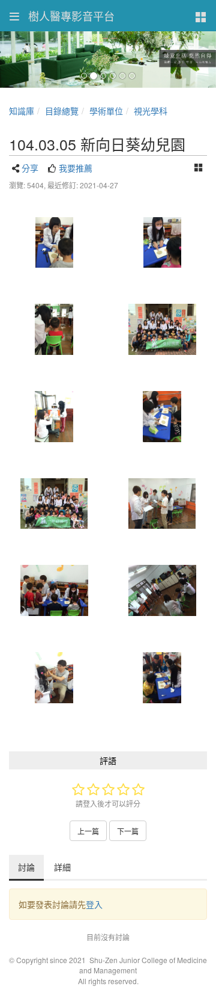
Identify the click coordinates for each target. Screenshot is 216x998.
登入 (94, 904)
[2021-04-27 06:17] (54, 242)
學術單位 (106, 111)
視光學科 (150, 111)
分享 (30, 168)
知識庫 (21, 111)
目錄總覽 (62, 111)
